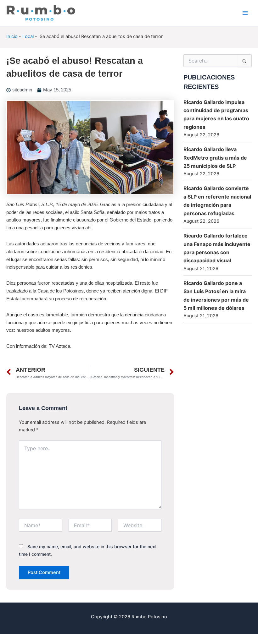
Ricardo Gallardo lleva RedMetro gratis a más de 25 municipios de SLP (215, 157)
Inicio (12, 36)
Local (28, 36)
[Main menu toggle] (245, 12)
